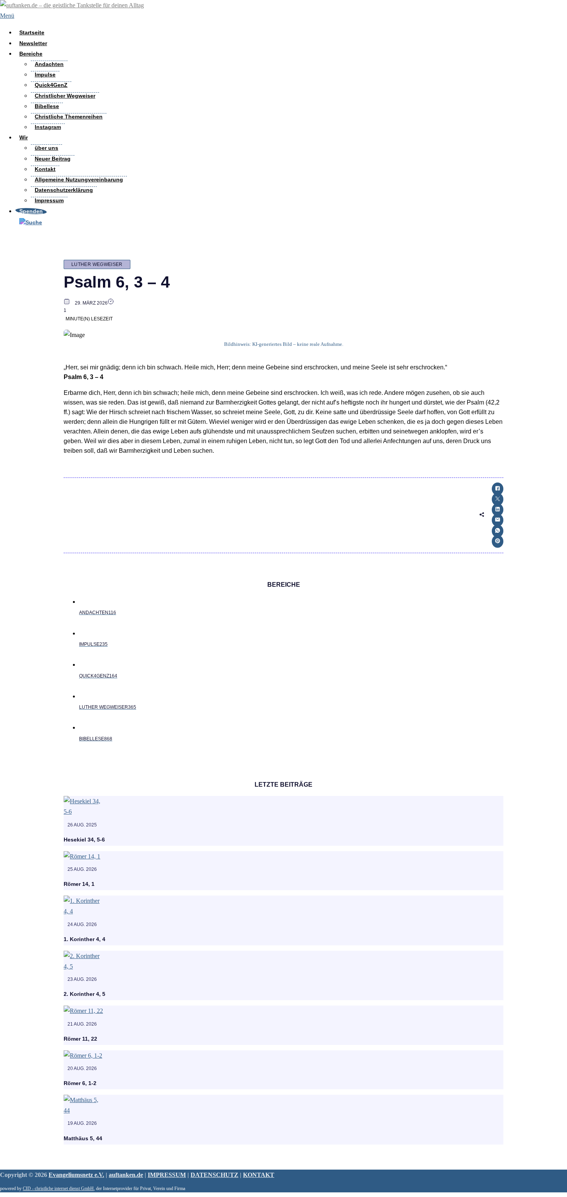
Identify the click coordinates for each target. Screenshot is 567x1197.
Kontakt (45, 169)
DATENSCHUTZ (214, 1175)
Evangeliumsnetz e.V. (76, 1175)
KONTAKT (258, 1175)
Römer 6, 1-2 (80, 1083)
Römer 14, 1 (79, 884)
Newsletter (33, 43)
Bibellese (47, 106)
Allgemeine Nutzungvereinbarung (79, 179)
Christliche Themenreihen (69, 116)
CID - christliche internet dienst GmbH (58, 1188)
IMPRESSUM (167, 1175)
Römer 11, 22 (80, 1039)
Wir (23, 137)
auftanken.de (126, 1175)
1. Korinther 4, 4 (84, 939)
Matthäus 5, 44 (83, 1138)
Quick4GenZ (51, 85)
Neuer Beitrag (53, 159)
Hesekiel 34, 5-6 (84, 839)
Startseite (31, 32)
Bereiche (30, 54)
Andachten (49, 64)
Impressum (49, 200)
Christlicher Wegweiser (65, 96)
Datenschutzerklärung (64, 190)
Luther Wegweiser (97, 264)
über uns (46, 148)
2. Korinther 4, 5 (84, 994)
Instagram (48, 127)
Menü (7, 15)
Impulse (45, 74)
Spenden (31, 211)
